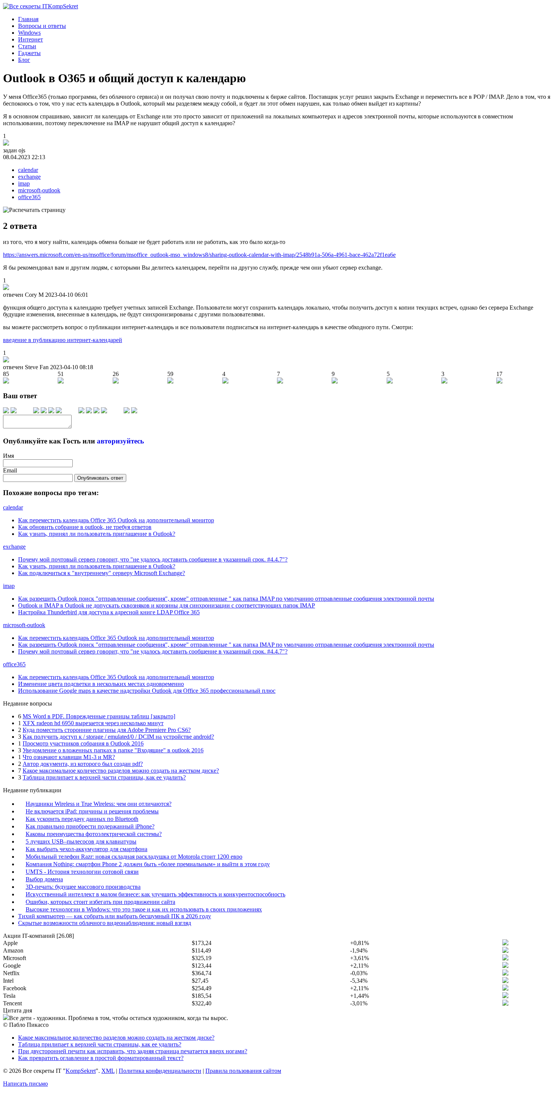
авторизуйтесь (120, 441)
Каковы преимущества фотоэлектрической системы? (94, 834)
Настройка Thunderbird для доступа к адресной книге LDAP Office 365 (109, 612)
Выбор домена (44, 879)
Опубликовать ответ (100, 478)
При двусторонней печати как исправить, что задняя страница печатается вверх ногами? (132, 1051)
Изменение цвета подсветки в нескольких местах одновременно (101, 684)
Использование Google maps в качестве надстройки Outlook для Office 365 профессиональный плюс (146, 690)
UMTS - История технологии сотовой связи (82, 871)
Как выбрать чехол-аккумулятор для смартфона (86, 849)
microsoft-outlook (39, 190)
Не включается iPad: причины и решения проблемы (92, 811)
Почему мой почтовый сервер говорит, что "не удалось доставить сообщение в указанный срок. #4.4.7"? (153, 559)
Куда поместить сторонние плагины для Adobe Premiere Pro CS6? (107, 730)
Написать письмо (25, 1083)
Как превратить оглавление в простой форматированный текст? (101, 1058)
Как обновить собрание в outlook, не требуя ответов (85, 527)
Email (10, 470)
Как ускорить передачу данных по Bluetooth (82, 819)
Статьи (27, 46)
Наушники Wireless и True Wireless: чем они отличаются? (98, 804)
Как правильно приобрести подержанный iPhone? (90, 826)
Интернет (30, 39)
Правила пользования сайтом (243, 1071)
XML (108, 1071)
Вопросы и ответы (42, 26)
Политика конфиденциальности (160, 1071)
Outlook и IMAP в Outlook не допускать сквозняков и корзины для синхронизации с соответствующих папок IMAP (166, 605)
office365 (29, 197)
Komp (63, 6)
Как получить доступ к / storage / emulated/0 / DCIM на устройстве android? (118, 736)
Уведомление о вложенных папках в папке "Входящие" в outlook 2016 (113, 750)
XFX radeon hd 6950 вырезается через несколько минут (93, 723)
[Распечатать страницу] (34, 210)
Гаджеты (29, 53)
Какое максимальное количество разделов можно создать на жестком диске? (121, 770)
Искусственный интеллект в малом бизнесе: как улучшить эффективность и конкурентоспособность (155, 894)
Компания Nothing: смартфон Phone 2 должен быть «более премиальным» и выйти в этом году (148, 864)
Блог (24, 60)
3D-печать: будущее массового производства (83, 887)
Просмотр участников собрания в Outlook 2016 (83, 743)
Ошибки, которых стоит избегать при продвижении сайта (100, 902)
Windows (29, 32)
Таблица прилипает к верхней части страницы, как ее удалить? (104, 777)
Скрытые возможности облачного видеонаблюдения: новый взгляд (104, 923)
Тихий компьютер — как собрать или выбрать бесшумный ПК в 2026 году (114, 916)
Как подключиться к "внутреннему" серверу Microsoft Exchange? (101, 573)
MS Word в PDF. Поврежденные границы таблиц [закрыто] (99, 716)
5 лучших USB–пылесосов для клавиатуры (81, 841)
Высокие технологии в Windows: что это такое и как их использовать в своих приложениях (144, 909)
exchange (29, 176)
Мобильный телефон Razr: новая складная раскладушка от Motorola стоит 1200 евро (134, 856)
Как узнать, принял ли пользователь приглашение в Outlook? (96, 534)
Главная (28, 19)
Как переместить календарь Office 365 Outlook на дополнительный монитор (116, 520)
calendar (28, 170)
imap (24, 183)
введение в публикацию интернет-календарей (62, 340)
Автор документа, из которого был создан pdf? (83, 764)
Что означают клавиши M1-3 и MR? (69, 757)
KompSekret (81, 1071)
